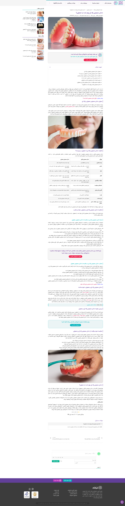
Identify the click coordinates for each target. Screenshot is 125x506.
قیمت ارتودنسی (56, 493)
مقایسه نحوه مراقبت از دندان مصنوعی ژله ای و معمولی (88, 82)
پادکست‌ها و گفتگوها (58, 3)
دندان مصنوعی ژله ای (70, 106)
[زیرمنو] (102, 3)
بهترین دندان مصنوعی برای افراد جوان (88, 284)
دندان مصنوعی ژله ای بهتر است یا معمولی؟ (77, 10)
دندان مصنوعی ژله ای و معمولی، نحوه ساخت (90, 78)
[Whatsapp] (30, 489)
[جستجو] (49, 3)
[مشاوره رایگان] (70, 480)
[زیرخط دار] (57, 457)
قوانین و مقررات (56, 495)
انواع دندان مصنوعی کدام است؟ (90, 98)
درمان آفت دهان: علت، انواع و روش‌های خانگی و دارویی (31, 12)
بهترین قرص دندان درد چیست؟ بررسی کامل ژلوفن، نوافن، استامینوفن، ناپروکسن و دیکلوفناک (29, 19)
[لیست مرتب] (59, 457)
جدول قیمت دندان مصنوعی (79, 315)
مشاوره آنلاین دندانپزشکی (72, 490)
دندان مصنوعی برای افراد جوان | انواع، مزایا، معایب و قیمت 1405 (29, 40)
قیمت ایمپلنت (56, 490)
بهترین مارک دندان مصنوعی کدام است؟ (29, 56)
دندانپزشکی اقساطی (76, 325)
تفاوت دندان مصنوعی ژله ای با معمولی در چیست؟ (89, 73)
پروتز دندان (88, 300)
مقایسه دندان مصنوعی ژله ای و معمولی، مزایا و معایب (88, 76)
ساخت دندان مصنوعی (91, 305)
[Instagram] (32, 489)
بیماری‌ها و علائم (108, 3)
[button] (50, 67)
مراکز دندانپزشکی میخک (73, 492)
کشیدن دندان (86, 292)
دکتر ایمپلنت (57, 492)
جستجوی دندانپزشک (73, 495)
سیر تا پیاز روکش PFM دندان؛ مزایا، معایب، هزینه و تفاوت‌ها (30, 24)
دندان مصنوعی (89, 10)
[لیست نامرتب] (61, 457)
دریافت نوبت (56, 480)
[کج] (55, 457)
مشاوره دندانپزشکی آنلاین (76, 256)
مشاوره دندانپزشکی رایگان (91, 60)
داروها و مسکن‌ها (95, 3)
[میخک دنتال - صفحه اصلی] (118, 3)
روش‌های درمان (84, 3)
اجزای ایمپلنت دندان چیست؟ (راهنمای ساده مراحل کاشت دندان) (29, 30)
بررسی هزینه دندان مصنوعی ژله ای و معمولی (91, 80)
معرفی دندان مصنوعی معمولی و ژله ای (92, 71)
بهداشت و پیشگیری (71, 3)
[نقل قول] (62, 457)
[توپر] (53, 457)
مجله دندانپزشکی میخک (98, 10)
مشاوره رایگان (66, 480)
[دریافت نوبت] (60, 480)
